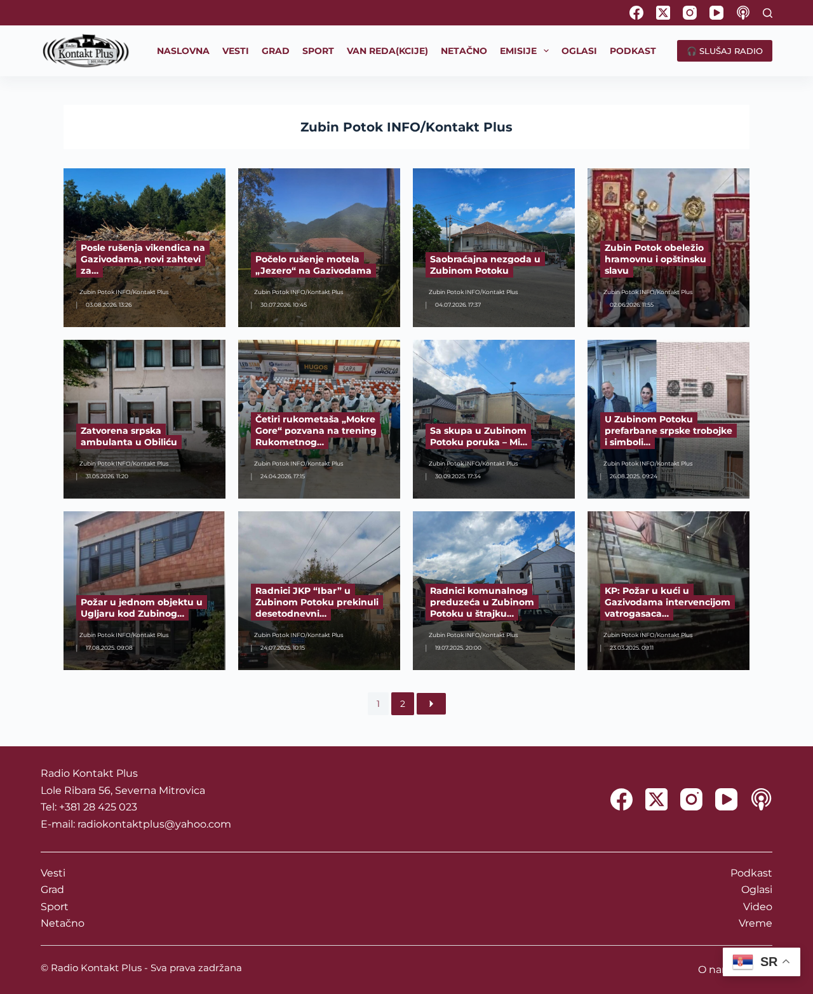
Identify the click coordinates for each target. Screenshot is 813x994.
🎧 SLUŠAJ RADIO (725, 51)
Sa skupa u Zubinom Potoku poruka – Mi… (478, 436)
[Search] (767, 13)
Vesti (53, 873)
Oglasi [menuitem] (579, 51)
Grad (52, 889)
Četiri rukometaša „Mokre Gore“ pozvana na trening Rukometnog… (316, 430)
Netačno (62, 923)
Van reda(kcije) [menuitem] (387, 51)
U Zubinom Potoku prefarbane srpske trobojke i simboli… (668, 430)
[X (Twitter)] (663, 13)
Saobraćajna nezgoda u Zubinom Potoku (485, 264)
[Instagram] (690, 13)
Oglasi (756, 889)
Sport (55, 907)
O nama (718, 970)
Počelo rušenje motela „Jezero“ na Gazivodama (313, 264)
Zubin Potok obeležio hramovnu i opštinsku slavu (655, 259)
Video (757, 907)
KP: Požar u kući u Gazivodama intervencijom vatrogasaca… (667, 602)
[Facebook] (636, 13)
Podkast (751, 873)
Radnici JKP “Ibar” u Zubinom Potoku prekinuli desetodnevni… (317, 602)
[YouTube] (716, 13)
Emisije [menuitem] (518, 51)
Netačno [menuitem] (464, 51)
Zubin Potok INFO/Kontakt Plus (406, 127)
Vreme (755, 923)
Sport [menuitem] (318, 51)
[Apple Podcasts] (743, 13)
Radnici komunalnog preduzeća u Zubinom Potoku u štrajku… (482, 602)
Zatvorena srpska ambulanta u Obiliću (129, 436)
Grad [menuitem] (276, 51)
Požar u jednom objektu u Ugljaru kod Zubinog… (142, 607)
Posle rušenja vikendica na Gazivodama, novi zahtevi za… (143, 259)
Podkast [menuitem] (633, 51)
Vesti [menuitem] (235, 51)
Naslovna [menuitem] (183, 51)
